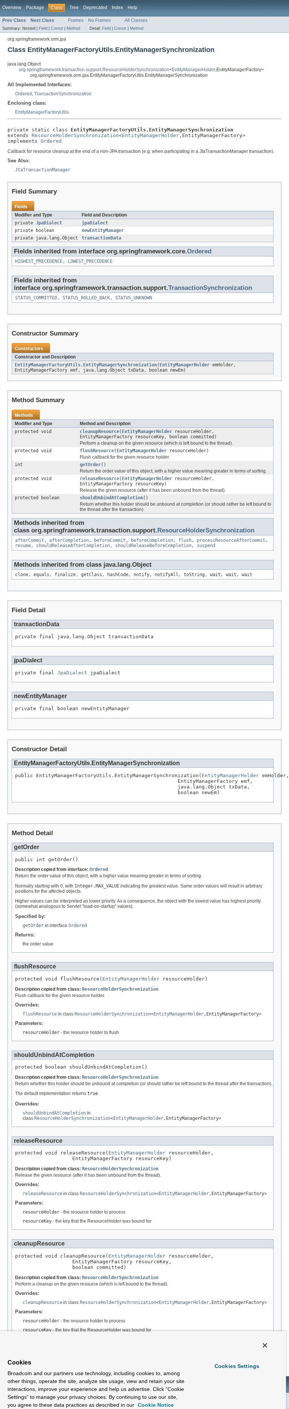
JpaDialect (49, 223)
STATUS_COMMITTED (36, 297)
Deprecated (95, 7)
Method (73, 28)
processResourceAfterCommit (231, 540)
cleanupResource (99, 431)
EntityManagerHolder (193, 69)
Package (35, 7)
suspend (206, 545)
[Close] (265, 1345)
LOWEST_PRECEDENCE (90, 261)
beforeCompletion (152, 540)
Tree (74, 7)
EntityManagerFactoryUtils (42, 112)
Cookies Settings (236, 1366)
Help (132, 7)
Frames (76, 20)
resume (23, 545)
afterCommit (29, 540)
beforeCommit (110, 540)
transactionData (101, 238)
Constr (57, 28)
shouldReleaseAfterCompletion (73, 545)
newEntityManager (103, 230)
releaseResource (99, 478)
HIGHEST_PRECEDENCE (38, 261)
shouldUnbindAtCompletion (111, 497)
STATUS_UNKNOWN (133, 297)
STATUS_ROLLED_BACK (86, 297)
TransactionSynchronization (62, 93)
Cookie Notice (155, 1405)
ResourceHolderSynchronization (75, 135)
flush (185, 540)
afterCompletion (69, 540)
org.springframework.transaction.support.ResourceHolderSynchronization (94, 69)
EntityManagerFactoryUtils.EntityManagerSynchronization (86, 364)
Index (117, 7)
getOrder (90, 464)
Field (43, 28)
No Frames (99, 20)
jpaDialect (95, 223)
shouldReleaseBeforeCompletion (153, 545)
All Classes (136, 20)
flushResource (97, 450)
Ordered (23, 93)
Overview (11, 7)
